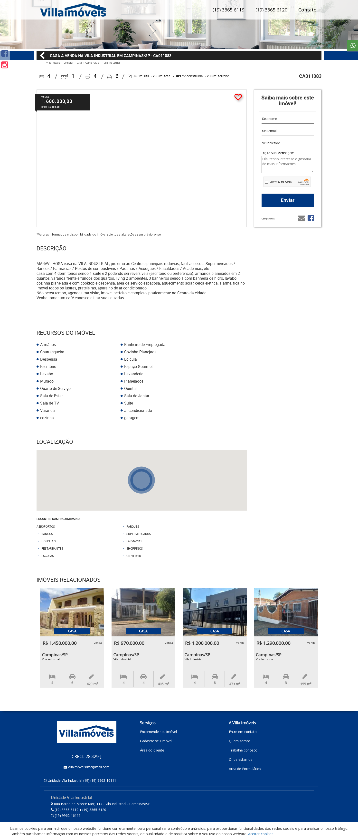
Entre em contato (243, 731)
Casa (79, 62)
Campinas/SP (92, 62)
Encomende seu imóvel (158, 731)
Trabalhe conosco (243, 750)
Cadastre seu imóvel (156, 741)
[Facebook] (4, 53)
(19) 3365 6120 (271, 10)
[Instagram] (4, 64)
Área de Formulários (245, 768)
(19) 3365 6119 (229, 10)
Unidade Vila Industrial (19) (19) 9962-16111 (82, 780)
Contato (307, 10)
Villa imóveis (53, 62)
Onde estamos (240, 759)
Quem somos (240, 741)
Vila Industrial (112, 62)
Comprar (68, 62)
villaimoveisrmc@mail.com (89, 767)
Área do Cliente (152, 750)
